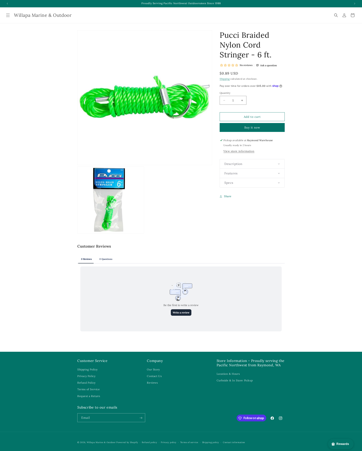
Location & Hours (228, 374)
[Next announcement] (354, 3)
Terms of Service (88, 389)
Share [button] (228, 196)
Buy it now (252, 127)
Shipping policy (210, 442)
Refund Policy (86, 383)
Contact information (234, 442)
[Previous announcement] (7, 3)
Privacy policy (168, 442)
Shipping (225, 78)
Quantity (225, 93)
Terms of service (189, 442)
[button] (8, 15)
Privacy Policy (86, 376)
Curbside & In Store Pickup (235, 380)
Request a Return (88, 396)
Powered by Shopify (127, 442)
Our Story (153, 369)
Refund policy (149, 442)
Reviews (152, 383)
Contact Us (154, 376)
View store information (238, 151)
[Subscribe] (141, 417)
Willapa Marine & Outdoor (101, 442)
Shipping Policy (87, 369)
